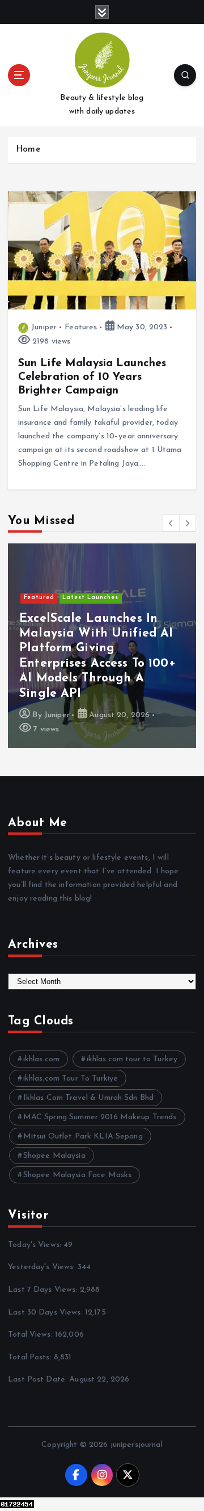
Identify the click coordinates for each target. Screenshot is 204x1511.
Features (81, 327)
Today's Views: (35, 1245)
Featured (39, 598)
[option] (102, 645)
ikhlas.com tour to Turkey (132, 1059)
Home (28, 149)
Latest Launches (90, 598)
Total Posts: (31, 1357)
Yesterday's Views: (43, 1267)
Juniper (44, 327)
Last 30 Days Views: (46, 1312)
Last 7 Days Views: (44, 1290)
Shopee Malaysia (54, 1156)
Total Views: (31, 1334)
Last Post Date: (38, 1379)
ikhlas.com (41, 1059)
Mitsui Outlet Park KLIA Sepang (83, 1136)
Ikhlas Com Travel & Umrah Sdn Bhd (88, 1098)
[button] (171, 522)
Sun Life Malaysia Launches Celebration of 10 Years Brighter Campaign (92, 377)
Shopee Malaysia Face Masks (77, 1175)
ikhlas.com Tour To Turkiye (70, 1078)
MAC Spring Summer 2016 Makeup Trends (100, 1117)
